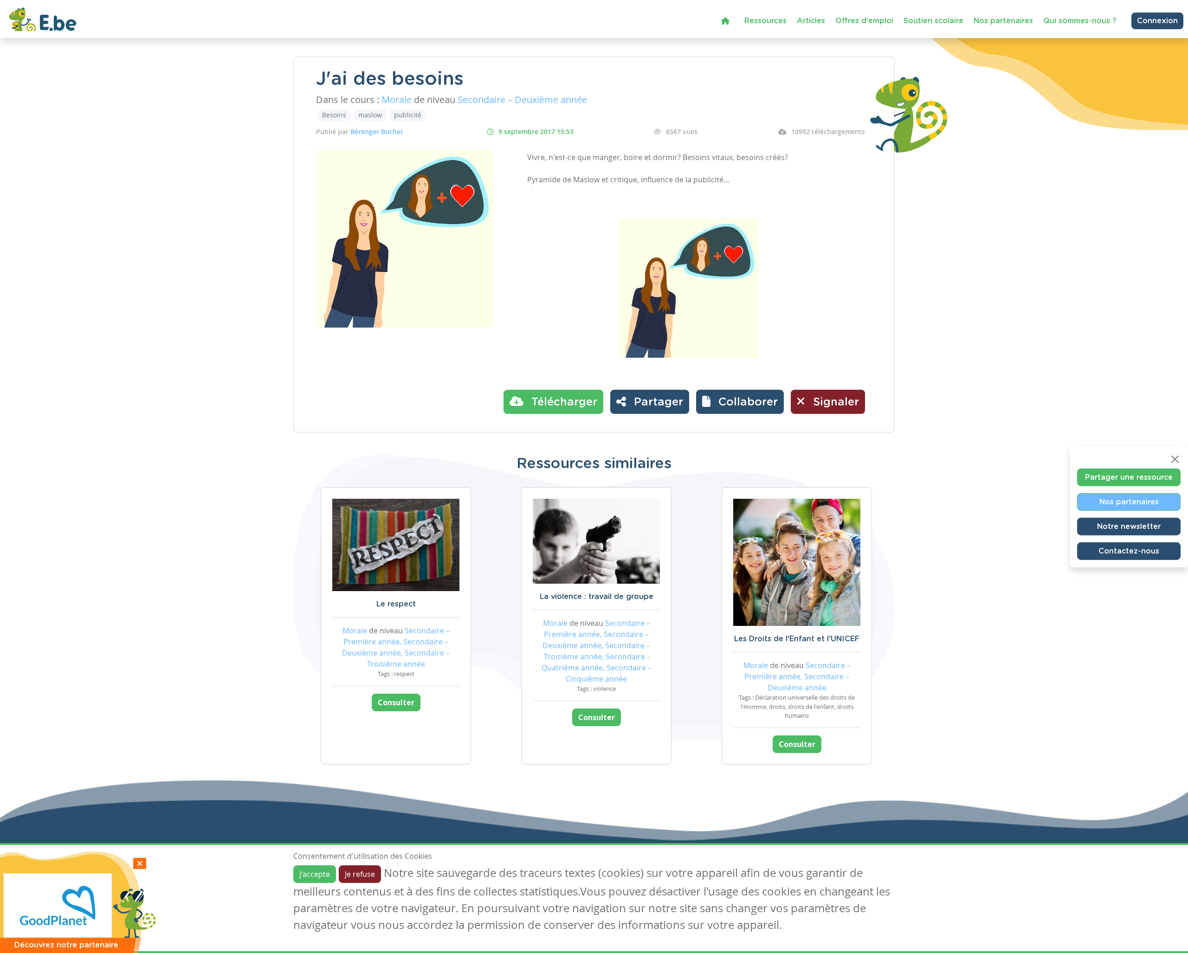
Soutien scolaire (933, 21)
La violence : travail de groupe (596, 596)
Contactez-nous (1128, 551)
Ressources (765, 21)
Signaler (834, 402)
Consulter (396, 702)
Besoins (334, 114)
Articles (811, 21)
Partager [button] (657, 402)
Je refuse (360, 874)
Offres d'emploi (864, 21)
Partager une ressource (1129, 477)
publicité (407, 114)
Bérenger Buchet (376, 131)
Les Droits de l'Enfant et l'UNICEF (796, 639)
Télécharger (562, 402)
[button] (740, 402)
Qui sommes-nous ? (1080, 21)
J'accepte (314, 874)
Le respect (396, 604)
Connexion (1157, 21)
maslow (370, 114)
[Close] (1175, 459)
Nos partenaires (1003, 21)
